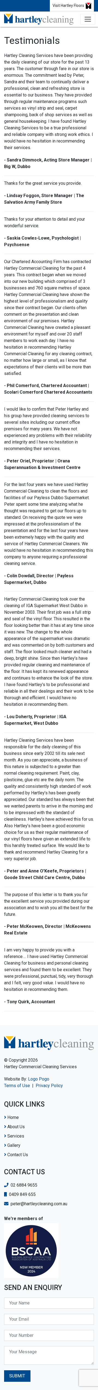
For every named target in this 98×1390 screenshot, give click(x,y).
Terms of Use (17, 1085)
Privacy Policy (49, 1085)
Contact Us (17, 1154)
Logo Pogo (38, 1079)
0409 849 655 (22, 1194)
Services (15, 1136)
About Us (15, 1126)
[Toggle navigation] (87, 19)
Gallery (13, 1145)
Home (12, 1117)
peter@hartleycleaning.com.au (38, 1203)
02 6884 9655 (23, 1185)
